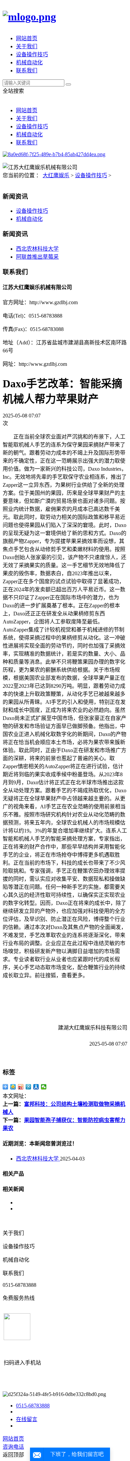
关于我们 (26, 46)
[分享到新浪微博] (21, 1086)
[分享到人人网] (36, 1086)
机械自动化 (29, 62)
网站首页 (26, 38)
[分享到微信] (44, 1086)
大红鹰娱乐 (56, 175)
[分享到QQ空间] (13, 1086)
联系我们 (26, 70)
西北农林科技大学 (37, 249)
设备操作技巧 (32, 54)
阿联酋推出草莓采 (37, 257)
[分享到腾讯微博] (28, 1086)
